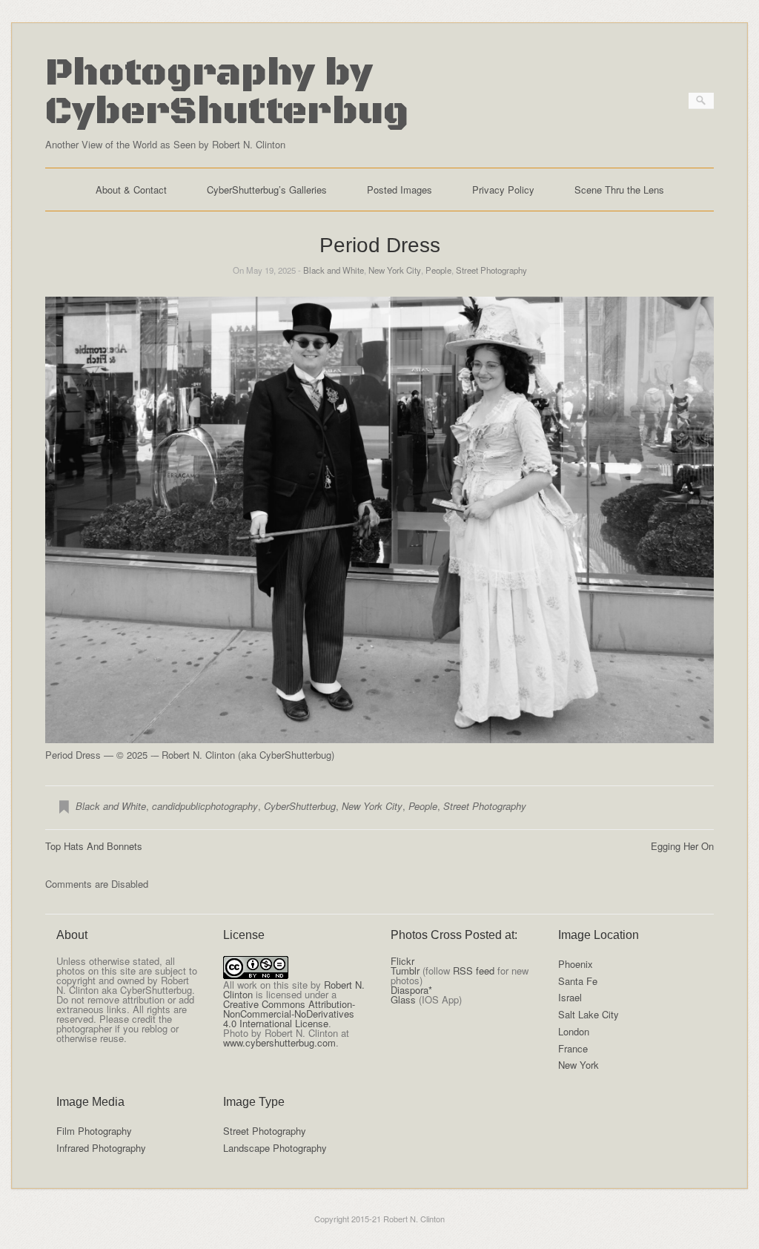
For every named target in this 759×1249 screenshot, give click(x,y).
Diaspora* (411, 990)
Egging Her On (682, 846)
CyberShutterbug (300, 806)
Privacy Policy (503, 189)
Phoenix (575, 964)
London (573, 1031)
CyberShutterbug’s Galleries (267, 189)
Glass (403, 999)
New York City (394, 270)
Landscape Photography (275, 1148)
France (573, 1048)
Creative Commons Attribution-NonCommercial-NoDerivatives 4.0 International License (289, 1013)
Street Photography (491, 270)
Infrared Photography (101, 1148)
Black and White (333, 270)
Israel (570, 997)
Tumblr (405, 970)
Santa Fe (577, 981)
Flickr (402, 961)
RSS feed (473, 970)
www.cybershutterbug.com (279, 1042)
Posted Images (399, 189)
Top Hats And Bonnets (93, 846)
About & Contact (131, 189)
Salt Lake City (588, 1014)
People (438, 270)
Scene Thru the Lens (619, 189)
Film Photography (94, 1131)
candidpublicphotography (205, 806)
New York (578, 1065)
